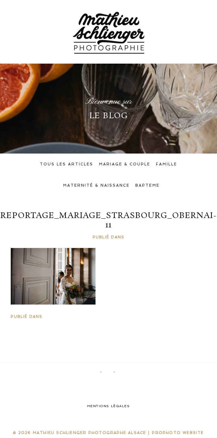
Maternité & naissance (96, 185)
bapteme (147, 185)
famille (166, 164)
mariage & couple (124, 164)
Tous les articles (66, 164)
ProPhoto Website (178, 433)
